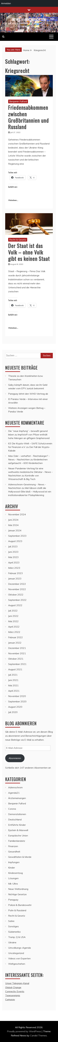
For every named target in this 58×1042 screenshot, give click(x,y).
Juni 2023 (13, 551)
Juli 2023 (13, 546)
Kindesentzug (15, 872)
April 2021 (13, 690)
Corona (12, 808)
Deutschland (15, 819)
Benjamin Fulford (18, 101)
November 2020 (17, 696)
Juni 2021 (13, 680)
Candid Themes (38, 1035)
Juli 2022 (13, 610)
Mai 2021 (13, 685)
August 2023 (15, 541)
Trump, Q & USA (17, 937)
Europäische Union (18, 835)
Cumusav (10, 999)
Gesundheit (14, 851)
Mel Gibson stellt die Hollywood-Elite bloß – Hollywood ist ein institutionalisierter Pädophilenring (29, 491)
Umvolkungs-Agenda (19, 947)
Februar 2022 (15, 637)
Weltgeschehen (16, 963)
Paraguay (13, 899)
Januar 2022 (14, 642)
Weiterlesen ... (13, 200)
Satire (11, 921)
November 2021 (17, 653)
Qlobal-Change (13, 987)
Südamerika (14, 931)
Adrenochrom (15, 787)
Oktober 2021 (15, 658)
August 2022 (15, 605)
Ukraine (12, 942)
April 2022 (13, 626)
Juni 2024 (13, 519)
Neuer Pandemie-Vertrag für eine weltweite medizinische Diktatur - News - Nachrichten (30, 472)
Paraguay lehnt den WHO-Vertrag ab (28, 393)
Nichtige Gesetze (17, 894)
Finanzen (13, 846)
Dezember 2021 (17, 648)
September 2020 (17, 701)
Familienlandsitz (16, 840)
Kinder (11, 867)
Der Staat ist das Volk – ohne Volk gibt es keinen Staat (29, 252)
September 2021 (17, 664)
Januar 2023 (14, 578)
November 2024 (17, 514)
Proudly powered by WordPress (24, 1031)
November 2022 (17, 589)
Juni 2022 (13, 615)
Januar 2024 (14, 530)
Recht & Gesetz (17, 239)
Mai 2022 (13, 621)
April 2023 (13, 562)
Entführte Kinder (17, 824)
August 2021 (15, 669)
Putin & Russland (17, 910)
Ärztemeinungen (17, 798)
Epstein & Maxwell (18, 830)
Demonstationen (17, 814)
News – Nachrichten (29, 19)
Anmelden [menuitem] (6, 3)
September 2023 (17, 535)
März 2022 (14, 631)
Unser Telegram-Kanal (17, 983)
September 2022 (17, 599)
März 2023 (14, 567)
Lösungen (13, 878)
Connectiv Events (14, 991)
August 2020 (15, 706)
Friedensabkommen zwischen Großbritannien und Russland (28, 116)
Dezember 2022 (17, 583)
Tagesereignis (12, 995)
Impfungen (13, 862)
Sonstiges (13, 926)
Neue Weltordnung (18, 888)
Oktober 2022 (15, 594)
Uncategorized (16, 953)
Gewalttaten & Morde (19, 856)
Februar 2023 (15, 573)
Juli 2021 (13, 674)
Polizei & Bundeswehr (20, 904)
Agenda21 (14, 792)
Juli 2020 (13, 712)
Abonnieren (15, 758)
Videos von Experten (19, 958)
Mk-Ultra (13, 883)
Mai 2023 (13, 557)
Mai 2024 (13, 525)
